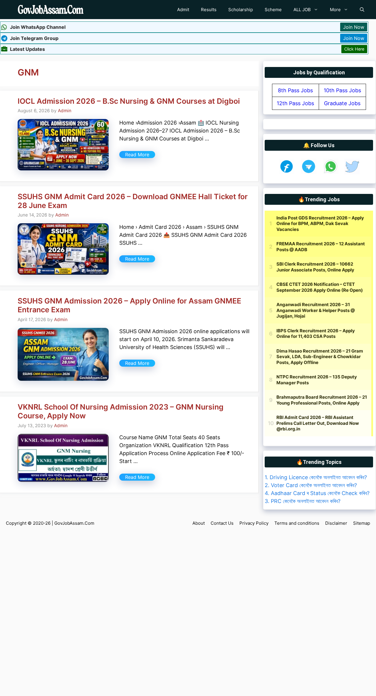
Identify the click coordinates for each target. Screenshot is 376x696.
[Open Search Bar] (362, 9)
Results (208, 9)
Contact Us (222, 523)
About (198, 523)
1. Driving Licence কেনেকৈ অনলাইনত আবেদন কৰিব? (316, 477)
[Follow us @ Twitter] (352, 172)
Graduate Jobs (342, 103)
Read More (137, 154)
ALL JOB (302, 9)
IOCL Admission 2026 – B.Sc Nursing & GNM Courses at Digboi (129, 101)
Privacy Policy (253, 523)
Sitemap (361, 523)
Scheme (273, 9)
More (335, 9)
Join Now (353, 27)
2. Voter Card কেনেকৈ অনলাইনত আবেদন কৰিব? (311, 485)
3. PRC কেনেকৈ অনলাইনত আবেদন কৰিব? (302, 501)
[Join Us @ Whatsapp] (330, 172)
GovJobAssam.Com (74, 523)
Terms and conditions (296, 523)
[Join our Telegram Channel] (308, 172)
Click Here (354, 48)
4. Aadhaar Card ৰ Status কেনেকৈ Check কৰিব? (317, 493)
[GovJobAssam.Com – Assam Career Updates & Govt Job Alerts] (51, 9)
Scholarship (240, 9)
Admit (183, 9)
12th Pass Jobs (295, 103)
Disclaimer (336, 523)
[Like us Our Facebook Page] (286, 172)
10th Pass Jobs (342, 90)
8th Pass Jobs (295, 90)
